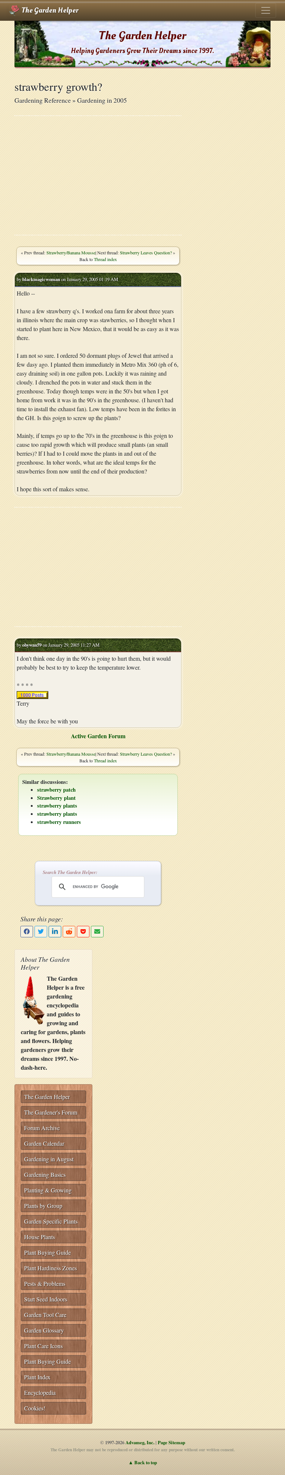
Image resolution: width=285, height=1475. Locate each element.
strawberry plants (57, 805)
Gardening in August (48, 1159)
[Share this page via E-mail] (97, 931)
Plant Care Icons (43, 1346)
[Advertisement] (98, 175)
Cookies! (34, 1408)
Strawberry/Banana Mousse (70, 252)
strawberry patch (56, 789)
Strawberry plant (56, 798)
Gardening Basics (45, 1174)
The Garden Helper (49, 10)
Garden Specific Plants (51, 1221)
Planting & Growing (48, 1190)
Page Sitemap (171, 1442)
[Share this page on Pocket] (83, 931)
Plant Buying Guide (47, 1252)
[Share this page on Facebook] (26, 931)
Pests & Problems (44, 1283)
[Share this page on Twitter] (41, 931)
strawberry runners (59, 822)
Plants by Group (43, 1206)
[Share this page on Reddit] (69, 931)
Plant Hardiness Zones (50, 1268)
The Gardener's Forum (50, 1112)
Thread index (105, 259)
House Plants (39, 1237)
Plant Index (37, 1377)
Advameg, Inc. (139, 1442)
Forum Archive (42, 1128)
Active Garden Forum (98, 736)
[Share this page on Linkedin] (55, 931)
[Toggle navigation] (265, 10)
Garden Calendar (44, 1143)
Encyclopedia (40, 1392)
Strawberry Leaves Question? (146, 252)
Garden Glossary (44, 1330)
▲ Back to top (142, 1462)
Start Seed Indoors (45, 1299)
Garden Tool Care (45, 1315)
